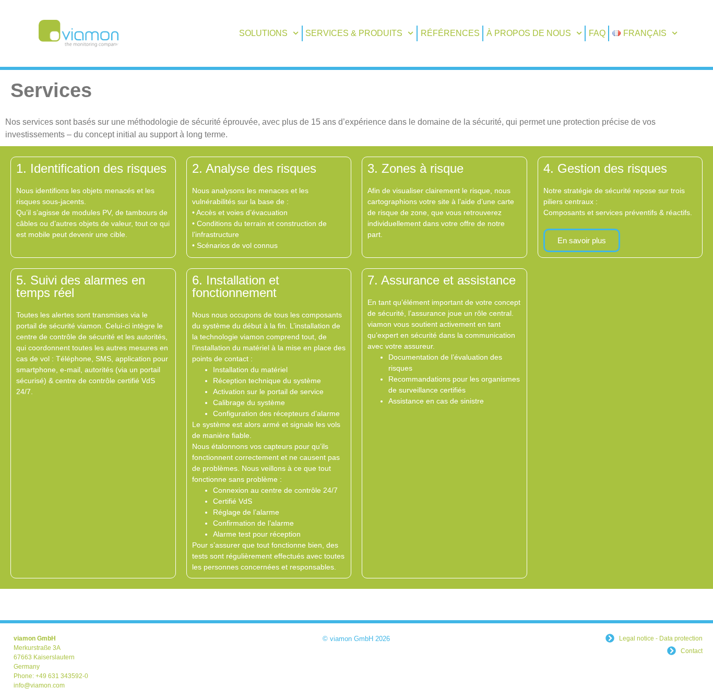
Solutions (263, 33)
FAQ (597, 33)
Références (450, 33)
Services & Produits (353, 33)
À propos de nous (528, 33)
